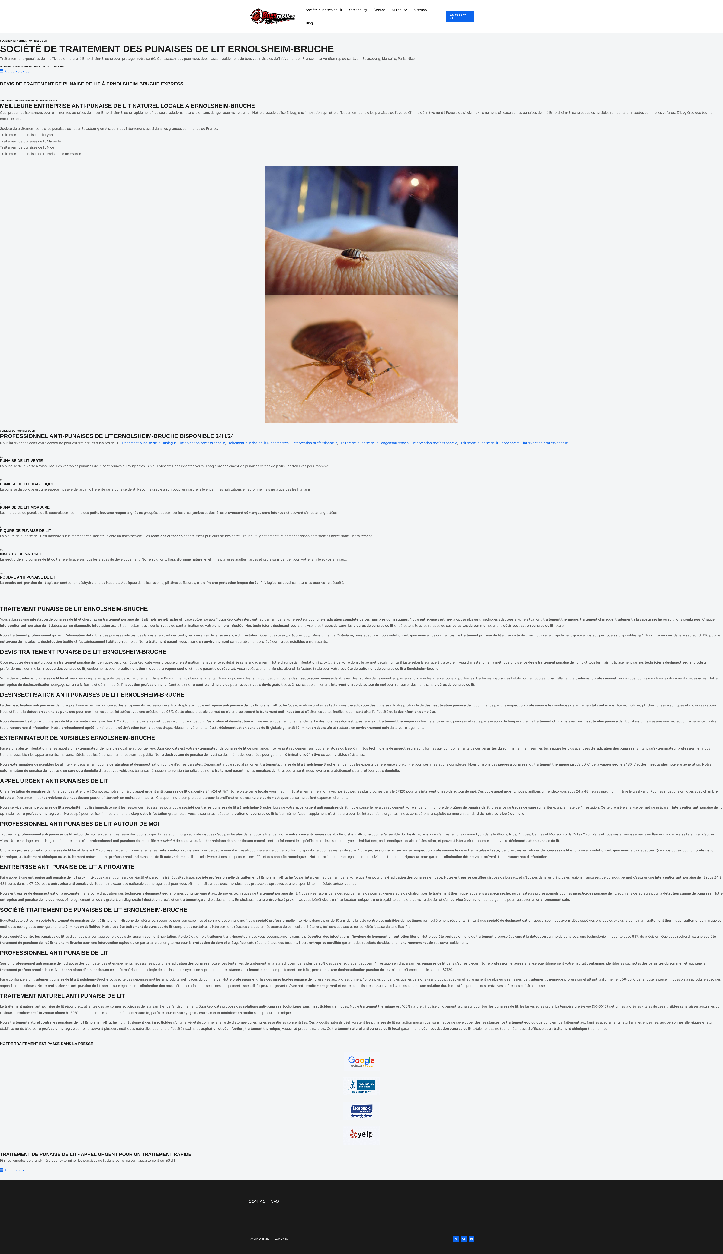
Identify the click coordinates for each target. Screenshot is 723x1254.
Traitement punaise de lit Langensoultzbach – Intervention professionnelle (398, 443)
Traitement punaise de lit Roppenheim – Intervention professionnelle (513, 443)
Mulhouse (399, 10)
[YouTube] (471, 1239)
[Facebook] (456, 1239)
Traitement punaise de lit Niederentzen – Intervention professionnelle (282, 443)
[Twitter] (464, 1239)
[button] (460, 16)
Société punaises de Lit (324, 10)
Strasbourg (358, 10)
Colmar (379, 10)
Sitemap (420, 10)
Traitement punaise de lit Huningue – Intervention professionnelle (173, 443)
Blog (309, 23)
